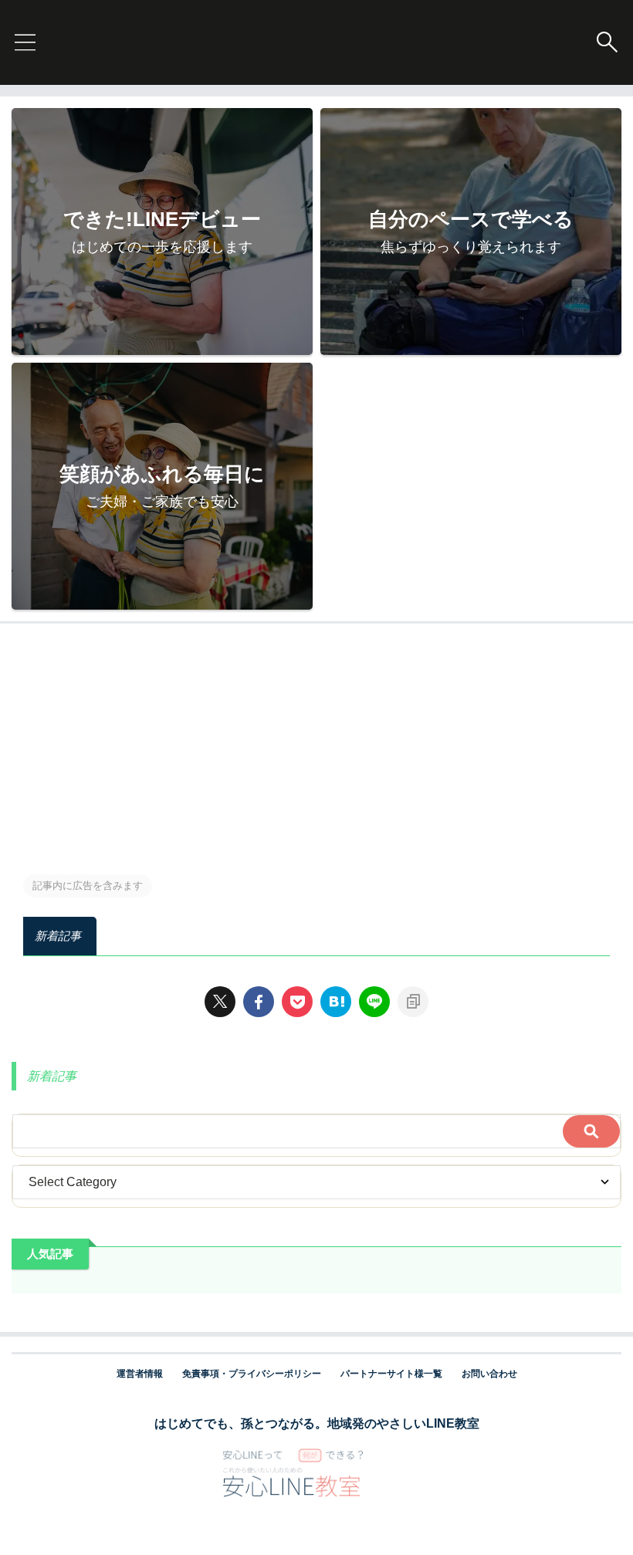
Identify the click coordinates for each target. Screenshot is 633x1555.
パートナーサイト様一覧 (391, 1373)
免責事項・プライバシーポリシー (251, 1373)
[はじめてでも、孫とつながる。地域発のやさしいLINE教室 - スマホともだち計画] (335, 1001)
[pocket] (297, 1001)
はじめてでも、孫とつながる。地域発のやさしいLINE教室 (316, 1423)
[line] (374, 1001)
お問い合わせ (489, 1373)
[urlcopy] (413, 1001)
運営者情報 (140, 1373)
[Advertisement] (316, 739)
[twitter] (220, 1001)
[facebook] (258, 1001)
